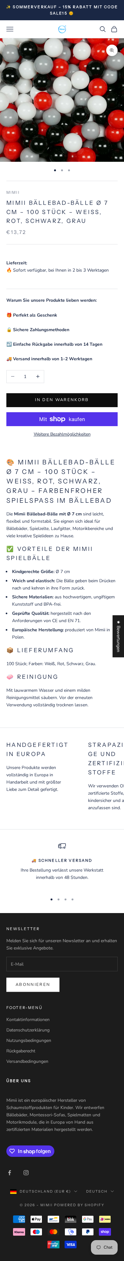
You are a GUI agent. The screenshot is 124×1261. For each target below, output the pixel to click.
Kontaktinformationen (28, 1020)
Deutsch (96, 1191)
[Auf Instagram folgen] (26, 1173)
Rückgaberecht (20, 1051)
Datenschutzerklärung (28, 1030)
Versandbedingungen (27, 1061)
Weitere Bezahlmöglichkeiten (62, 434)
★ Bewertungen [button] (118, 636)
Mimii (13, 192)
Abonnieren (33, 984)
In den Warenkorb (62, 400)
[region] (62, 865)
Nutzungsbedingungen (28, 1040)
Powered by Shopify (79, 1205)
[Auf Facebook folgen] (9, 1173)
